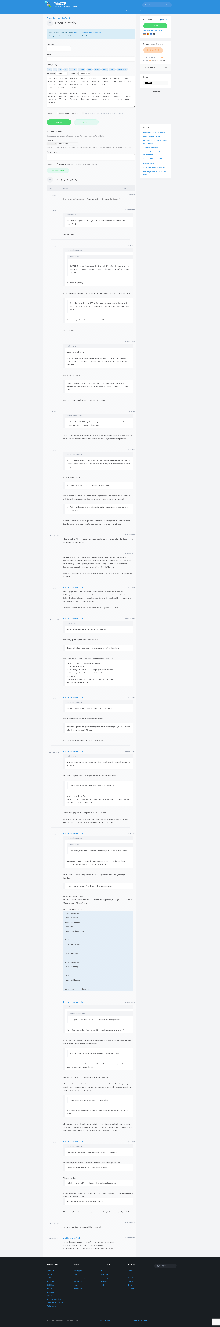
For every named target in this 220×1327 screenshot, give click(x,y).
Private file (78, 164)
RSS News (131, 1288)
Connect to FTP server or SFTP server (154, 159)
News (71, 11)
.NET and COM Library (54, 1299)
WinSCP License (104, 1321)
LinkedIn (130, 1285)
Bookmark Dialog (148, 163)
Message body (52, 65)
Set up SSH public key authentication (154, 167)
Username (50, 44)
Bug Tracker (78, 1288)
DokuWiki (104, 1281)
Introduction (89, 11)
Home (55, 11)
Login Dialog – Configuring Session (154, 132)
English (163, 1266)
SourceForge (105, 1274)
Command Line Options (55, 1303)
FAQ (75, 1274)
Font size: (75, 74)
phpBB (103, 1285)
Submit (59, 122)
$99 (156, 30)
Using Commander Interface (151, 136)
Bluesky (130, 1281)
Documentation (145, 11)
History (76, 1285)
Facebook (131, 1271)
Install (126, 11)
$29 (148, 30)
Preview (86, 122)
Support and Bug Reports (61, 18)
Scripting (50, 1296)
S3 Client (50, 1288)
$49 (152, 30)
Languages (51, 1292)
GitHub (103, 1271)
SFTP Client (51, 1281)
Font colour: (51, 74)
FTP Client (50, 1278)
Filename (50, 140)
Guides (49, 1274)
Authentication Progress (150, 148)
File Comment (51, 152)
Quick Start (50, 1271)
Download (108, 11)
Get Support (78, 1271)
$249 (160, 30)
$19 (144, 30)
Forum (164, 11)
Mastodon (131, 1278)
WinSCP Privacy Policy (139, 1321)
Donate (155, 26)
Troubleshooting (79, 1278)
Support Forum (79, 1281)
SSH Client (50, 1285)
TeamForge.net (106, 1278)
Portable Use (51, 1306)
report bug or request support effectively (87, 32)
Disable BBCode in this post (68, 113)
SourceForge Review (149, 67)
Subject (49, 54)
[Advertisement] (155, 107)
